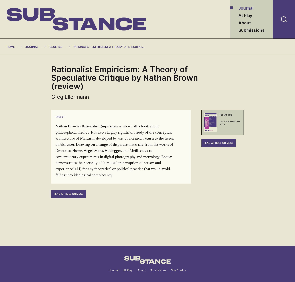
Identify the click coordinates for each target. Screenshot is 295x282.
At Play (245, 15)
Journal (246, 8)
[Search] (284, 19)
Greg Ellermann (70, 97)
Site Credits (178, 270)
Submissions (251, 30)
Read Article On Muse (219, 142)
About (244, 22)
